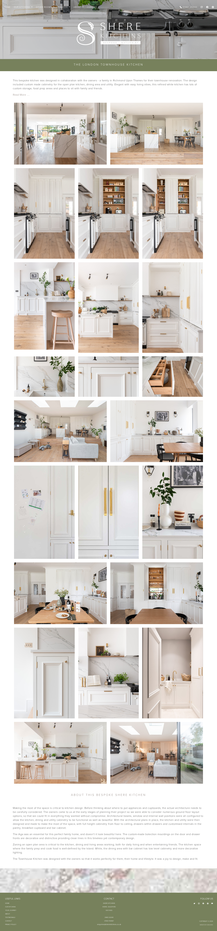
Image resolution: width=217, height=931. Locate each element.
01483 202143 (189, 7)
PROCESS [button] (63, 7)
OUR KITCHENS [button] (22, 7)
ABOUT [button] (78, 7)
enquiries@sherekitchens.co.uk (109, 924)
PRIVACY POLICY (10, 924)
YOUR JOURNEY (10, 910)
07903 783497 (109, 921)
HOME (7, 7)
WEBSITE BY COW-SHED (206, 925)
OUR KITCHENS (10, 907)
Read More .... (21, 95)
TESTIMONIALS (10, 917)
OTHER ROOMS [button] (44, 7)
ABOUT (7, 914)
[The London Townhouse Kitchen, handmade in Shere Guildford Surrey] (60, 133)
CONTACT (92, 7)
